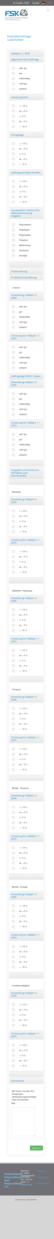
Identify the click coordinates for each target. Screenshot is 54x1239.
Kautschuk (24, 250)
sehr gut (23, 68)
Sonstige (23, 255)
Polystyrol (23, 240)
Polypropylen (25, 234)
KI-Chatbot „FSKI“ (21, 2)
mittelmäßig (24, 78)
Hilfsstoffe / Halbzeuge (22, 590)
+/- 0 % (22, 116)
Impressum (42, 1177)
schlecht (23, 88)
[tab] (26, 53)
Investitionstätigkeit (20, 985)
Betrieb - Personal (20, 788)
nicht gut (23, 83)
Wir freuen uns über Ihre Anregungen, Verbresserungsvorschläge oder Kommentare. (24, 1095)
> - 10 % (23, 126)
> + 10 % (23, 105)
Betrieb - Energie (19, 886)
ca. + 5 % (23, 110)
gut (20, 73)
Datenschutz (42, 1183)
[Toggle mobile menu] (48, 10)
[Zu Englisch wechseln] (50, 3)
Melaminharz (25, 245)
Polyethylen (24, 229)
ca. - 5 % (23, 121)
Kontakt (35, 2)
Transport (16, 689)
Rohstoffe (16, 491)
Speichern (36, 1148)
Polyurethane (25, 224)
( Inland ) (16, 287)
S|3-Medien (31, 1199)
